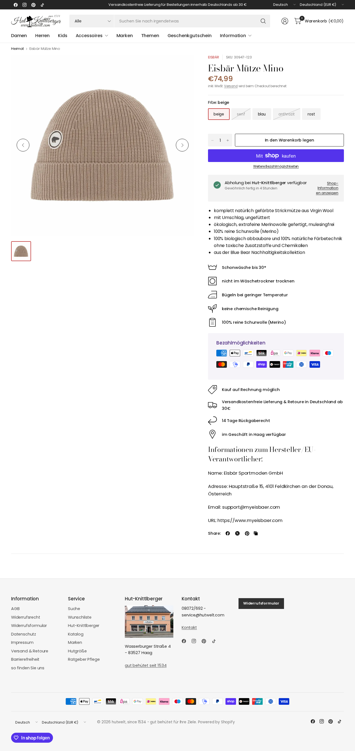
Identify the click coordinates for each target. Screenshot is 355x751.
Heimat (17, 49)
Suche (74, 608)
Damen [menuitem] (19, 35)
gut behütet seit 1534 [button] (145, 665)
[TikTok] (42, 4)
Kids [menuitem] (62, 35)
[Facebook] (15, 4)
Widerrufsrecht (25, 617)
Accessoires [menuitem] (89, 35)
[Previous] (23, 145)
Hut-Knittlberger (83, 625)
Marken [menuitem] (124, 35)
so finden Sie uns (27, 668)
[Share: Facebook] (227, 533)
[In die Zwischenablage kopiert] (255, 533)
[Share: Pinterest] (247, 533)
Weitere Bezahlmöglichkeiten (276, 166)
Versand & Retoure (29, 651)
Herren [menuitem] (42, 35)
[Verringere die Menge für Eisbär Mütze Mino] (212, 140)
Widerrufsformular (29, 625)
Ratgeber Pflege (84, 659)
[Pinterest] (33, 4)
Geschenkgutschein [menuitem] (190, 35)
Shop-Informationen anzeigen (327, 188)
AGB (15, 608)
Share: (214, 533)
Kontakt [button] (189, 627)
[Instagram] (24, 4)
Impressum (22, 642)
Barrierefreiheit (25, 659)
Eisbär (213, 57)
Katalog (75, 634)
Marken (75, 642)
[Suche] (263, 21)
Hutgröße (77, 651)
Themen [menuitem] (150, 35)
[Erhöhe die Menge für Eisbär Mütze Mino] (228, 140)
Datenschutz (23, 634)
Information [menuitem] (233, 35)
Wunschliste (80, 617)
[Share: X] (237, 533)
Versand (231, 86)
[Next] (182, 145)
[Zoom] (184, 65)
